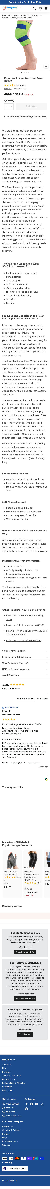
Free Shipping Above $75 (17, 116)
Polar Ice (7, 88)
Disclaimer (7, 1086)
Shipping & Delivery (11, 1130)
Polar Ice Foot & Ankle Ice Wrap (23, 640)
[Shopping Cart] (40, 8)
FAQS (4, 1137)
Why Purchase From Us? (15, 663)
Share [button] (37, 763)
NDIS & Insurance (10, 1141)
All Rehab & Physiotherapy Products (17, 844)
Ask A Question (10, 675)
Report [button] (31, 763)
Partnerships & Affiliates (13, 1083)
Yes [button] (25, 763)
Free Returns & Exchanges (16, 657)
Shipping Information (13, 650)
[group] (25, 684)
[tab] (26, 699)
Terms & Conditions (11, 1075)
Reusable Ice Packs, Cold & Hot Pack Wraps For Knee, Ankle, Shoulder (22, 16)
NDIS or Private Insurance (16, 669)
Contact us (7, 1126)
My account (7, 1090)
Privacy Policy (8, 1079)
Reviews (6, 1072)
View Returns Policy (25, 998)
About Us (6, 1064)
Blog (4, 1068)
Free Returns (39, 116)
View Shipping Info (25, 952)
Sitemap (6, 1145)
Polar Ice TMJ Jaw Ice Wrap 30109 (25, 625)
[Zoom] (46, 65)
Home (5, 15)
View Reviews (25, 1034)
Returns (6, 1134)
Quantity (9, 100)
